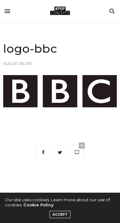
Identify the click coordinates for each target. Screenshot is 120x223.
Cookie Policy (38, 204)
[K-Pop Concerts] (60, 11)
